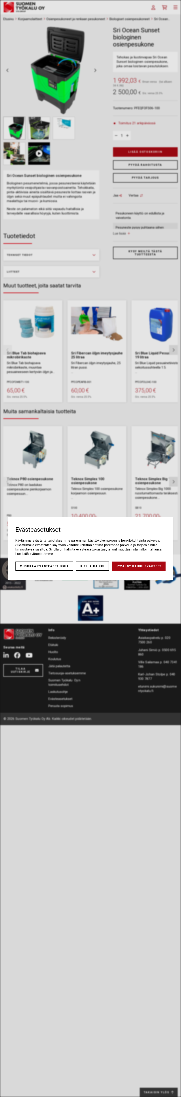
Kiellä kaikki (92, 566)
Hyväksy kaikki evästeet (139, 566)
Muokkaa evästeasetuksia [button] (44, 566)
